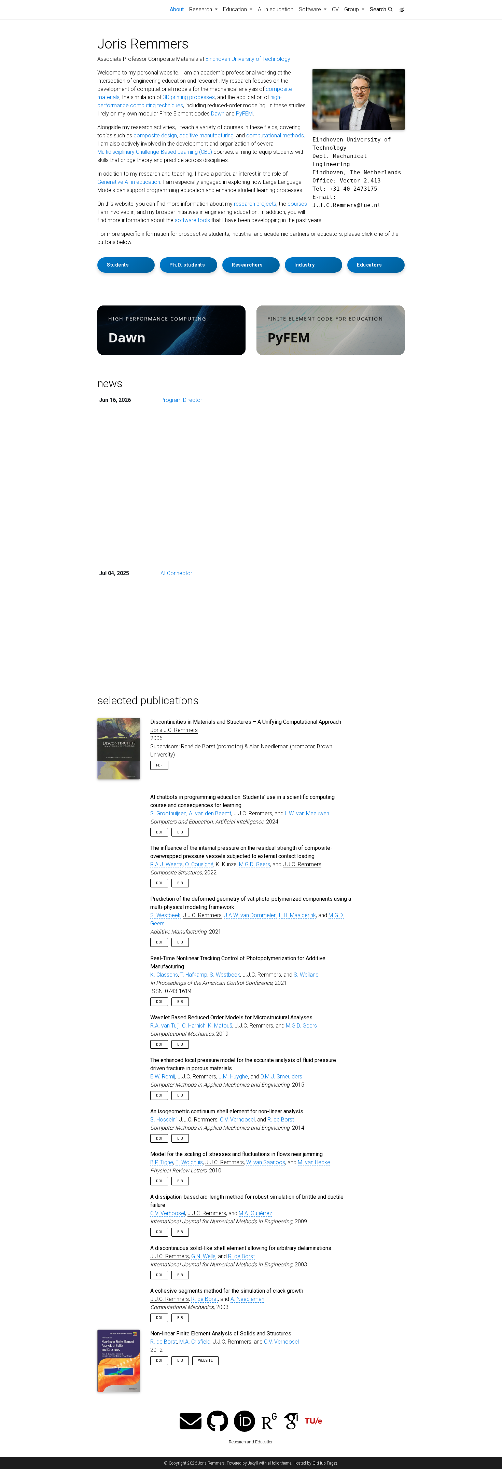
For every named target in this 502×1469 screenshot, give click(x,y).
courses (297, 204)
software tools (192, 220)
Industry (304, 265)
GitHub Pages (324, 1463)
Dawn (217, 113)
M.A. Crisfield (194, 1341)
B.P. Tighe (161, 1162)
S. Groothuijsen (168, 813)
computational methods (275, 135)
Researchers (247, 265)
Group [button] (352, 9)
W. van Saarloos (265, 1162)
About (178, 9)
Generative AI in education (128, 182)
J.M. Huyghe (233, 1076)
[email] (190, 1422)
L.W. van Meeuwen (307, 813)
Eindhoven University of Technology (248, 59)
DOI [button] (159, 832)
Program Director (181, 400)
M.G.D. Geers (254, 864)
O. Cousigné (199, 864)
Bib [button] (180, 832)
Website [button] (205, 1360)
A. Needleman (247, 1299)
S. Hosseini (163, 1119)
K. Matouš (220, 1025)
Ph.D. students (187, 265)
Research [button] (201, 9)
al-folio (273, 1463)
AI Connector (176, 573)
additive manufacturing (206, 135)
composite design (155, 135)
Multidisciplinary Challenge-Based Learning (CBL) (154, 152)
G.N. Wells (203, 1256)
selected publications (148, 700)
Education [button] (235, 9)
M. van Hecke (314, 1162)
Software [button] (310, 9)
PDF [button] (159, 765)
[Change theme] (400, 7)
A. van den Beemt (210, 813)
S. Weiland (306, 974)
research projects (255, 204)
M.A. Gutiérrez (255, 1213)
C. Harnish (194, 1025)
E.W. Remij (162, 1076)
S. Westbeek (165, 915)
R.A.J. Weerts (166, 864)
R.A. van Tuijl (165, 1025)
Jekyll (253, 1463)
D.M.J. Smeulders (281, 1076)
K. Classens (164, 974)
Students (118, 265)
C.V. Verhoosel (237, 1119)
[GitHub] (217, 1422)
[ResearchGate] (269, 1422)
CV (335, 9)
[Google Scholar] (291, 1422)
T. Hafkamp (193, 974)
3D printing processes (189, 97)
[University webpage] (313, 1422)
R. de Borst (280, 1119)
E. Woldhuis (189, 1162)
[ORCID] (244, 1422)
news (110, 383)
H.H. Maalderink (297, 915)
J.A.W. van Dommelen (250, 915)
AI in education (275, 9)
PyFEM (244, 113)
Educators (369, 265)
